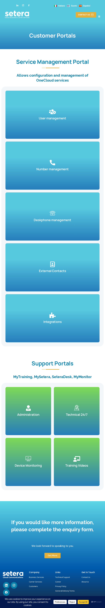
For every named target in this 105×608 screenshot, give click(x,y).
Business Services (36, 577)
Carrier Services (35, 581)
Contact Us (85, 577)
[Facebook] (29, 5)
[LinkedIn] (17, 5)
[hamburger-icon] (99, 17)
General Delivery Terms (65, 591)
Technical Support (62, 577)
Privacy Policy (60, 586)
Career (58, 581)
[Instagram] (23, 5)
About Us (85, 581)
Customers (33, 586)
